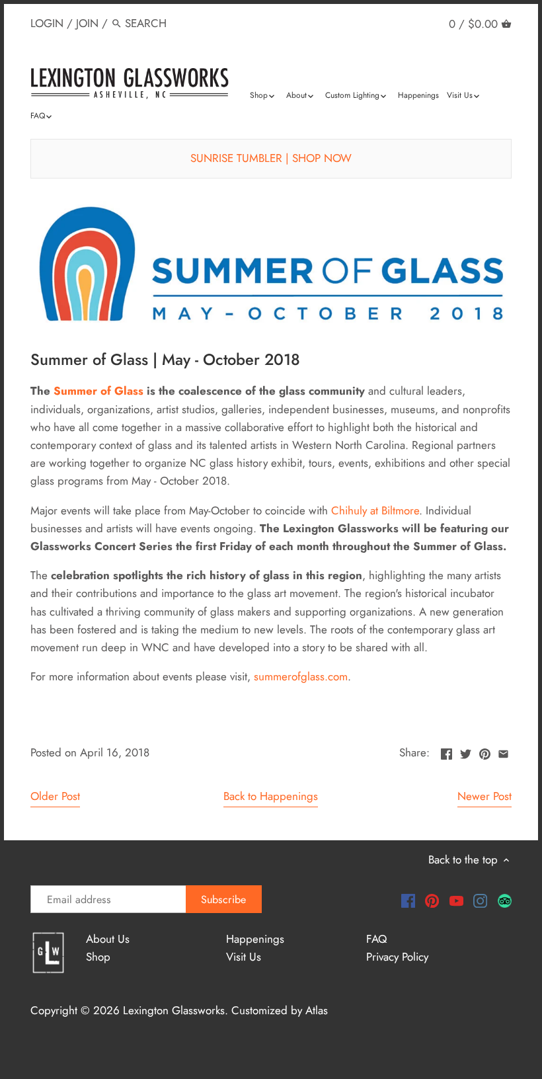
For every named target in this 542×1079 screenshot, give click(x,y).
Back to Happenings (270, 796)
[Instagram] (480, 900)
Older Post (55, 796)
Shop (98, 957)
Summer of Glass (98, 391)
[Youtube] (456, 900)
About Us (108, 939)
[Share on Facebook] (446, 751)
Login (46, 23)
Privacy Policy (397, 957)
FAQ (376, 939)
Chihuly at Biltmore (375, 510)
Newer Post (484, 796)
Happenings (255, 939)
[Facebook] (408, 900)
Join (87, 23)
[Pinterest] (432, 900)
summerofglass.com (301, 676)
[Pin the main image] (484, 751)
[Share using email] (503, 751)
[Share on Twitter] (465, 751)
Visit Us (243, 957)
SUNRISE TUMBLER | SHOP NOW (271, 158)
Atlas (316, 1010)
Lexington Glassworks (174, 1010)
